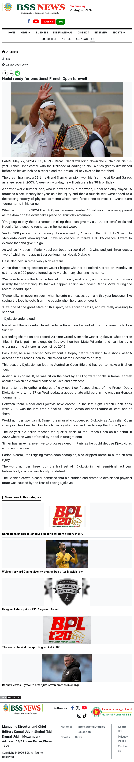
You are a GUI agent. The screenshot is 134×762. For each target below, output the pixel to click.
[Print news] (17, 73)
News (24, 32)
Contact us (123, 748)
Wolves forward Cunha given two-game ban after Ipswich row (42, 571)
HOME (11, 32)
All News (82, 39)
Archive (48, 21)
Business (42, 32)
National (66, 726)
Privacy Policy (123, 738)
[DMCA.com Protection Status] (10, 697)
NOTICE (66, 39)
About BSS (122, 729)
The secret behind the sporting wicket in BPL (31, 647)
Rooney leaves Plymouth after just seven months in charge (41, 685)
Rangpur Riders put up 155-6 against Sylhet (30, 609)
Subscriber (49, 39)
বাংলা (61, 21)
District (83, 32)
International (62, 32)
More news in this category (23, 497)
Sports (117, 32)
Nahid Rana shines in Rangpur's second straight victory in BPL (42, 533)
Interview (100, 32)
